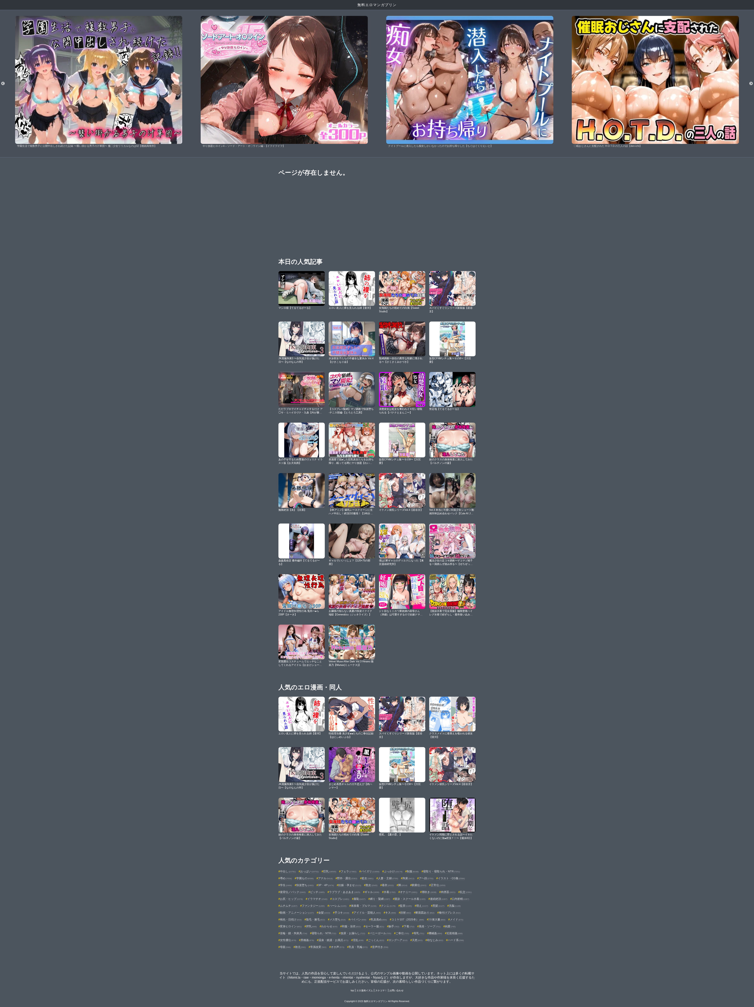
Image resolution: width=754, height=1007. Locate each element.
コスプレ (340, 898)
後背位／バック (293, 892)
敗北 (300, 947)
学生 (286, 885)
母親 (285, 947)
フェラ (348, 871)
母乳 (419, 933)
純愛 (450, 926)
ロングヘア (398, 940)
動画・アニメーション (297, 912)
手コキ (342, 912)
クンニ (388, 905)
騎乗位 (419, 885)
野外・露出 (347, 878)
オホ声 (337, 947)
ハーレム (337, 905)
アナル (325, 878)
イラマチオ (317, 898)
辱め (286, 878)
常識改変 (318, 947)
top (352, 990)
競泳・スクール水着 (409, 898)
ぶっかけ (393, 871)
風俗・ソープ (429, 926)
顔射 (405, 912)
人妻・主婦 (388, 878)
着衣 (388, 885)
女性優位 (288, 940)
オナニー (408, 892)
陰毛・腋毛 (315, 919)
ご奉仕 (402, 933)
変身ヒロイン (291, 926)
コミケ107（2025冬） (407, 919)
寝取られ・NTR (324, 933)
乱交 (466, 892)
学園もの (305, 878)
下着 (409, 926)
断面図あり (424, 912)
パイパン (358, 919)
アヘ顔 (426, 878)
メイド (456, 919)
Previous (3, 84)
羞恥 (359, 898)
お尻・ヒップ (291, 898)
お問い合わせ (396, 990)
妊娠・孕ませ (349, 885)
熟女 (371, 885)
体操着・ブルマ (363, 905)
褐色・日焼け (291, 919)
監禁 (406, 905)
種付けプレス (449, 912)
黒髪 (438, 905)
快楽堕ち (305, 885)
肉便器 (448, 892)
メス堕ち (337, 919)
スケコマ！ (381, 990)
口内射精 (460, 898)
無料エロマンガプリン (377, 5)
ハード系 (456, 940)
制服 (413, 871)
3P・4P (326, 885)
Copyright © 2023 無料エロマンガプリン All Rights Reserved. (377, 1001)
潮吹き (429, 892)
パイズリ (370, 871)
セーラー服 (374, 926)
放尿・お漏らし (353, 933)
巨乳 (329, 871)
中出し (288, 871)
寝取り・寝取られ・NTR (441, 871)
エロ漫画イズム (364, 990)
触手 (394, 926)
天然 (417, 940)
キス (390, 912)
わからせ (329, 926)
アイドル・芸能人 (367, 912)
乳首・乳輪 (358, 947)
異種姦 (307, 940)
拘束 (408, 878)
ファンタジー (313, 905)
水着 (389, 892)
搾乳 (311, 926)
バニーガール (380, 933)
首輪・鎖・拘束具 (293, 933)
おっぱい (309, 871)
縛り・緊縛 (380, 898)
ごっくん (376, 940)
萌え (422, 905)
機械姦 (435, 933)
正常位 (438, 885)
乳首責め (379, 919)
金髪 (324, 912)
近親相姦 (455, 933)
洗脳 (455, 905)
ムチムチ (288, 905)
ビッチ (317, 892)
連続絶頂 (438, 898)
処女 (367, 878)
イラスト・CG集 (451, 878)
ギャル (372, 892)
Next (751, 84)
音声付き (380, 947)
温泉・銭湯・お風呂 (333, 940)
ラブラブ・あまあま (344, 892)
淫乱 (358, 940)
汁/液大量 (436, 919)
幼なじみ (435, 940)
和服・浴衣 (351, 926)
